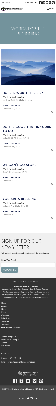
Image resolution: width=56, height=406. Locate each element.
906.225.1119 (31, 2)
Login (53, 389)
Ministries (5, 318)
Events (4, 312)
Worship (5, 321)
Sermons (5, 324)
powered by (27, 400)
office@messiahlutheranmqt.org (21, 362)
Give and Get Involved (10, 327)
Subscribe (9, 269)
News (3, 309)
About (4, 306)
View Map (5, 345)
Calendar (5, 315)
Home (3, 303)
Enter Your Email (8, 260)
